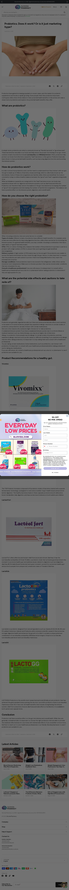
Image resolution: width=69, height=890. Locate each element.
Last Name (46, 432)
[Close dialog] (67, 416)
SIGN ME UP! (55, 468)
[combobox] (45, 446)
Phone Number (48, 443)
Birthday (46, 450)
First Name (46, 426)
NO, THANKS (55, 472)
